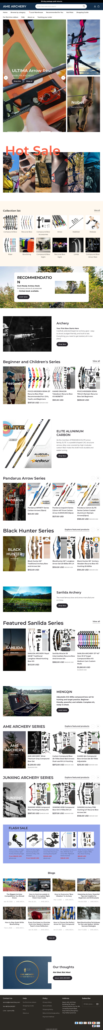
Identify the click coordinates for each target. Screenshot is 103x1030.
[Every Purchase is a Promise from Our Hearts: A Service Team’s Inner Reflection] (39, 913)
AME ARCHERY (53, 1029)
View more (14, 388)
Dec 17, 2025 (82, 930)
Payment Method (48, 1016)
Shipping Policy (48, 1009)
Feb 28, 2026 (82, 901)
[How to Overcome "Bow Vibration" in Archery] (64, 884)
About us (31, 17)
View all (97, 210)
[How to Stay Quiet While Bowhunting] (14, 913)
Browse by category (18, 12)
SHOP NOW (23, 297)
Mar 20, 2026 (32, 901)
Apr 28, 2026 (8, 901)
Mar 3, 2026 (58, 900)
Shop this (17, 81)
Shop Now (62, 344)
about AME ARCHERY (62, 978)
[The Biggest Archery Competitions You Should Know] (14, 884)
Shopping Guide (82, 12)
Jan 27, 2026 (57, 930)
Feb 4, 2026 (8, 928)
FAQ (22, 17)
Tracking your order (45, 17)
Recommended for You (54, 12)
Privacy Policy (47, 1002)
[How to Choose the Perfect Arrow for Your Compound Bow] (64, 913)
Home (5, 12)
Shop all (29, 81)
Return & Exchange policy (51, 1013)
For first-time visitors (10, 17)
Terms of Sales (47, 1006)
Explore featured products (77, 529)
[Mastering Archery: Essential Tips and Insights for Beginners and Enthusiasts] (88, 884)
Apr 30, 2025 (33, 930)
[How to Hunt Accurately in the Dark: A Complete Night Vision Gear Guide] (39, 884)
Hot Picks (69, 12)
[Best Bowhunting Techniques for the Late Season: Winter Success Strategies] (88, 913)
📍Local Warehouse (36, 12)
